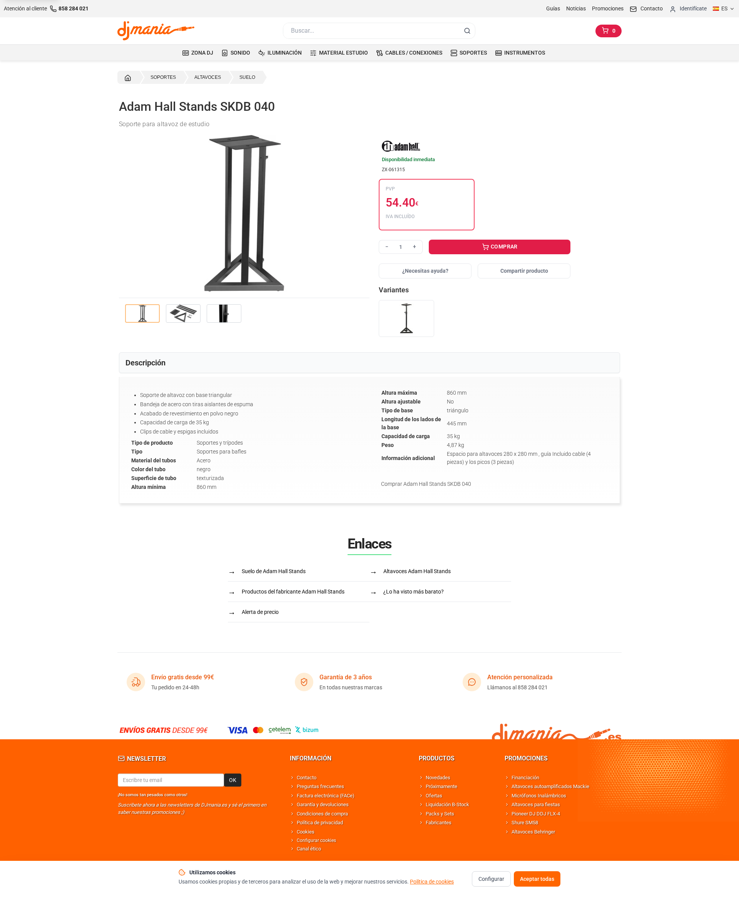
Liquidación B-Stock (447, 804)
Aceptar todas (537, 879)
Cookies (305, 832)
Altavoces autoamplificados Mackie (550, 786)
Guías (553, 8)
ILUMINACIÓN (285, 53)
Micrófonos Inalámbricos (539, 796)
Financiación (525, 777)
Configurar (491, 879)
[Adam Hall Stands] (474, 146)
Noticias (576, 8)
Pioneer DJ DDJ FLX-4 (536, 814)
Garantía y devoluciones (323, 804)
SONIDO (240, 53)
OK (232, 780)
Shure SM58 (525, 822)
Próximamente (441, 786)
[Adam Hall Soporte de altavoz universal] (406, 318)
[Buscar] (467, 30)
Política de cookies (432, 882)
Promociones (608, 8)
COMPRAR (504, 246)
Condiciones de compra (322, 814)
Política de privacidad (320, 822)
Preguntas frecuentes (320, 786)
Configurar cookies (316, 840)
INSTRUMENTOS (524, 53)
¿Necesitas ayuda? (425, 271)
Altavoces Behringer (533, 832)
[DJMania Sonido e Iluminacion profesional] (556, 730)
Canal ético (309, 849)
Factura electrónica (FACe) (325, 796)
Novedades (438, 777)
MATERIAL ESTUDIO (343, 53)
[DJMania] (155, 30)
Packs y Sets (440, 814)
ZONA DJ (202, 53)
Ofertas (434, 796)
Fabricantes (438, 822)
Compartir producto (524, 271)
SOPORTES (473, 53)
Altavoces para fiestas (536, 804)
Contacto (306, 777)
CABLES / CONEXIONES (413, 53)
